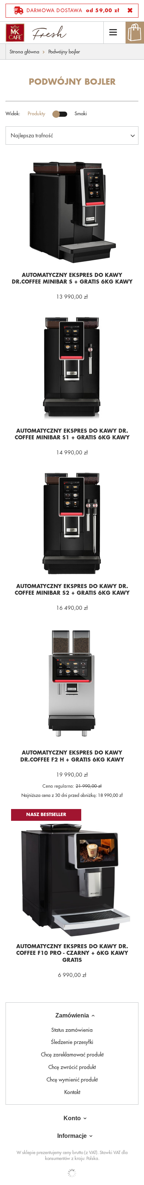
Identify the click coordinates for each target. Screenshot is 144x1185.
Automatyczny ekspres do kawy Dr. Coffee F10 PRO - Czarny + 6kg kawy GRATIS (72, 953)
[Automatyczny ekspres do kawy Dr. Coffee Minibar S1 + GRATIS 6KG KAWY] (72, 368)
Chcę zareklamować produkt (72, 1054)
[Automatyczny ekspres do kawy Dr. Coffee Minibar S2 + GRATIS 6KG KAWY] (72, 523)
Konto (72, 1118)
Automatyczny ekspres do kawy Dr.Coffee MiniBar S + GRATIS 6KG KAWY (72, 278)
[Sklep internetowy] (72, 1173)
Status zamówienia (72, 1030)
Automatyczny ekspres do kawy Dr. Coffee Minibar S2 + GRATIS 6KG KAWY (72, 589)
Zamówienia (72, 1015)
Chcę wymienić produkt (72, 1079)
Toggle (59, 114)
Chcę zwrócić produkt (72, 1067)
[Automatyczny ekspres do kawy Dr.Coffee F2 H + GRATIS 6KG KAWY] (72, 684)
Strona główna (24, 51)
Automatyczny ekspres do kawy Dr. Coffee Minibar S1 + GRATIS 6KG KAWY (72, 434)
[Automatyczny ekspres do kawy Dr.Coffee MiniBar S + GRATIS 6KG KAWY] (72, 212)
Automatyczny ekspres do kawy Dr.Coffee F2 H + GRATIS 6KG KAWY (72, 756)
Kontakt (72, 1092)
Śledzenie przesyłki (72, 1042)
